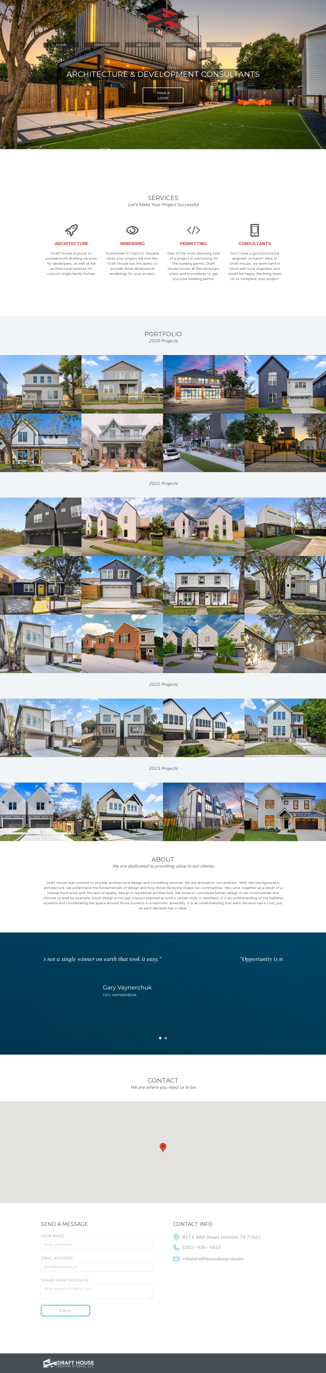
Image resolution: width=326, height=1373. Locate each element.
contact (224, 45)
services (102, 45)
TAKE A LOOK (163, 95)
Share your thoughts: (65, 1280)
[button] (53, 993)
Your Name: (53, 1236)
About (143, 45)
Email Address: (57, 1258)
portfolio (183, 45)
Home (61, 45)
